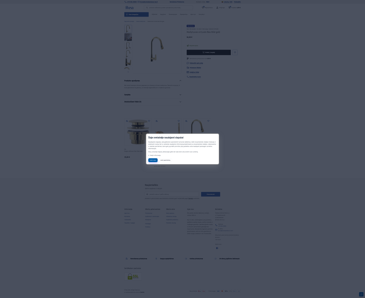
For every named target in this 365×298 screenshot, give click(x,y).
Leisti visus (153, 160)
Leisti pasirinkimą (165, 160)
